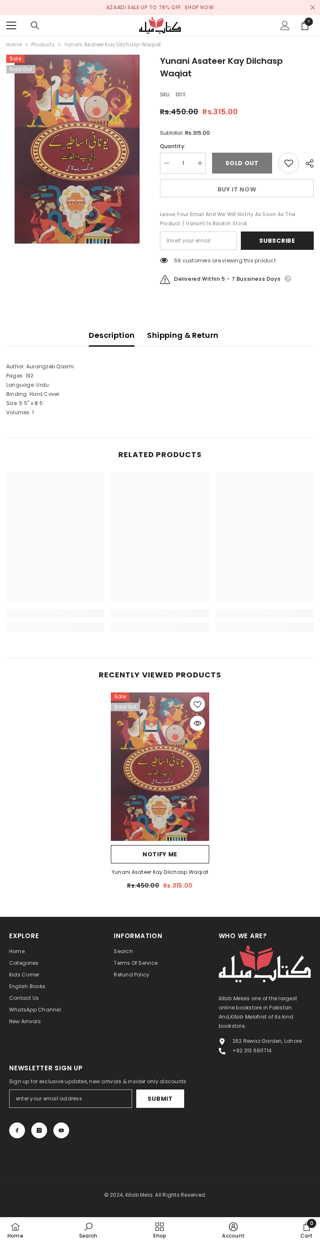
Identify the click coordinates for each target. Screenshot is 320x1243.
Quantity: (172, 146)
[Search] (35, 25)
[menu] (11, 25)
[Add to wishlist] (288, 163)
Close (313, 8)
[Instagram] (39, 1130)
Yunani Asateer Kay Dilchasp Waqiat (160, 872)
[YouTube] (61, 1130)
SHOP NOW (199, 7)
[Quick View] (197, 723)
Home (14, 44)
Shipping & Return (182, 335)
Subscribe (277, 241)
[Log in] (285, 25)
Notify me (160, 854)
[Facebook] (17, 1130)
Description (112, 335)
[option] (77, 149)
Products (43, 44)
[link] (55, 613)
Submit (160, 1099)
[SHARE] (306, 163)
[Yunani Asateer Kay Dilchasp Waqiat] (160, 766)
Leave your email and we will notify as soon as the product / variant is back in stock (227, 219)
